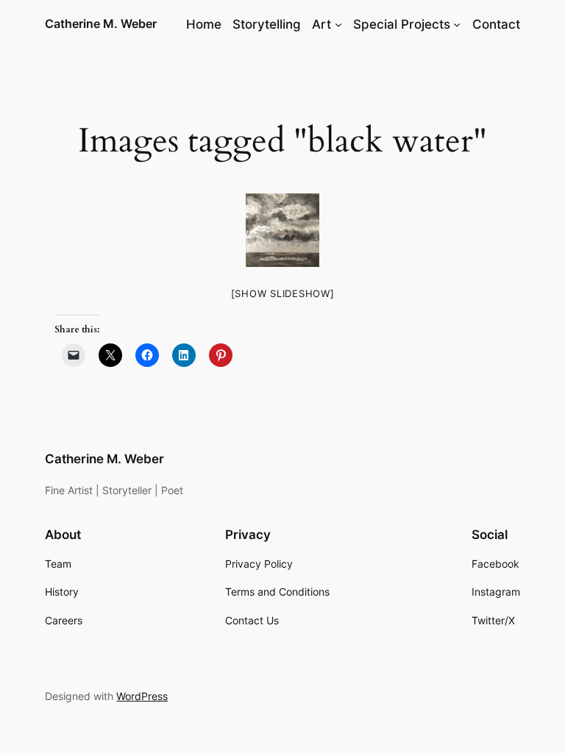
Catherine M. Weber (101, 23)
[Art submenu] (338, 24)
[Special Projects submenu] (457, 24)
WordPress (142, 696)
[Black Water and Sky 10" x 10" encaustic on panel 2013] (282, 230)
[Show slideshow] (283, 293)
